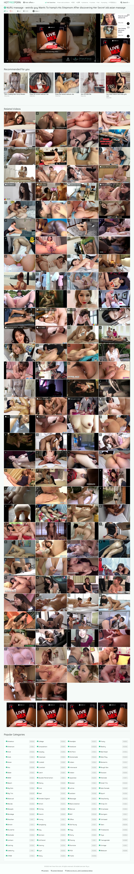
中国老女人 (113, 2)
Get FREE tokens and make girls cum (116, 95)
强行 (73, 2)
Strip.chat (120, 22)
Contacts (46, 871)
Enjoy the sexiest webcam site (123, 16)
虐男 (78, 2)
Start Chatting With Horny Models (122, 30)
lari (98, 2)
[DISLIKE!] (11, 11)
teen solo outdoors (64, 2)
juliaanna (85, 2)
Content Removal (57, 871)
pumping (104, 2)
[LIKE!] (5, 11)
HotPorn (12, 2)
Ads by (125, 71)
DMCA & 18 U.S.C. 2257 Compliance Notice (79, 871)
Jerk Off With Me (86, 94)
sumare (92, 2)
